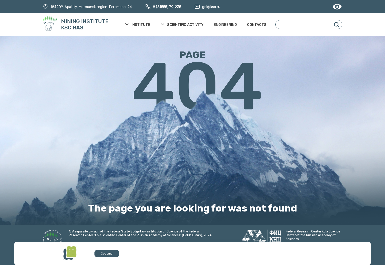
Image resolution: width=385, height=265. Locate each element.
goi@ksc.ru (211, 7)
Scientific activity (185, 25)
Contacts (256, 25)
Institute (140, 25)
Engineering (225, 25)
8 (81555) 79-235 (167, 7)
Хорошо (107, 253)
